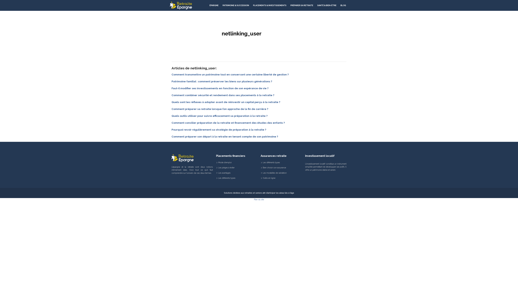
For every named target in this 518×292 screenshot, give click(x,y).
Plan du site (259, 199)
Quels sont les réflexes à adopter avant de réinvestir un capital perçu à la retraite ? (226, 102)
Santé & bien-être (326, 5)
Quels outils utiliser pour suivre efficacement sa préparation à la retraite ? (219, 115)
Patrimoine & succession (236, 5)
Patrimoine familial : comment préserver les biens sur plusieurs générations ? (222, 81)
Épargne (214, 5)
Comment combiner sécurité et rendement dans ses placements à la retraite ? (223, 95)
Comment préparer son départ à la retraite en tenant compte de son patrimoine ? (225, 136)
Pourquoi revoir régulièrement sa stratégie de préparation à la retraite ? (219, 129)
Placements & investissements (269, 5)
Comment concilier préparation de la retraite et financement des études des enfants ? (228, 122)
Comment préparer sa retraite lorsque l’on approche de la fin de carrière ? (220, 108)
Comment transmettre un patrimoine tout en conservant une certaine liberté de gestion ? (230, 74)
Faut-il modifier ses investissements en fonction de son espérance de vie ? (220, 88)
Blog (343, 5)
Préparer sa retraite (301, 5)
